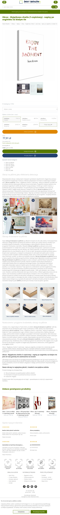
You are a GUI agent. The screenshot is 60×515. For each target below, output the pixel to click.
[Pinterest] (35, 487)
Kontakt (10, 483)
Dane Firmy (11, 475)
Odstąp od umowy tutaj (29, 481)
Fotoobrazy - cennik (46, 477)
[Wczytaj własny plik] (56, 6)
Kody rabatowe (12, 481)
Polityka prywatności (29, 477)
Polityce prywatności (7, 507)
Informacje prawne (29, 472)
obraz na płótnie (9, 162)
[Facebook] (24, 487)
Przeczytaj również (46, 472)
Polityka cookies (28, 479)
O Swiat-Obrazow (13, 477)
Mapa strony (45, 481)
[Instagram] (32, 487)
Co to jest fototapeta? (47, 479)
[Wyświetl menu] (4, 2)
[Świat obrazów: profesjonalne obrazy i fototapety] (30, 2)
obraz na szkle (9, 170)
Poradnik (44, 475)
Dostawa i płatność (13, 479)
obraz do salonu (9, 164)
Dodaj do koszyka (29, 151)
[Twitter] (28, 487)
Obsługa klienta (12, 472)
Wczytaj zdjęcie (28, 155)
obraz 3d (7, 169)
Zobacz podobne (28, 132)
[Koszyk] (56, 2)
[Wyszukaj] (52, 6)
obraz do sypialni (9, 165)
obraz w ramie (9, 167)
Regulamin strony (28, 475)
